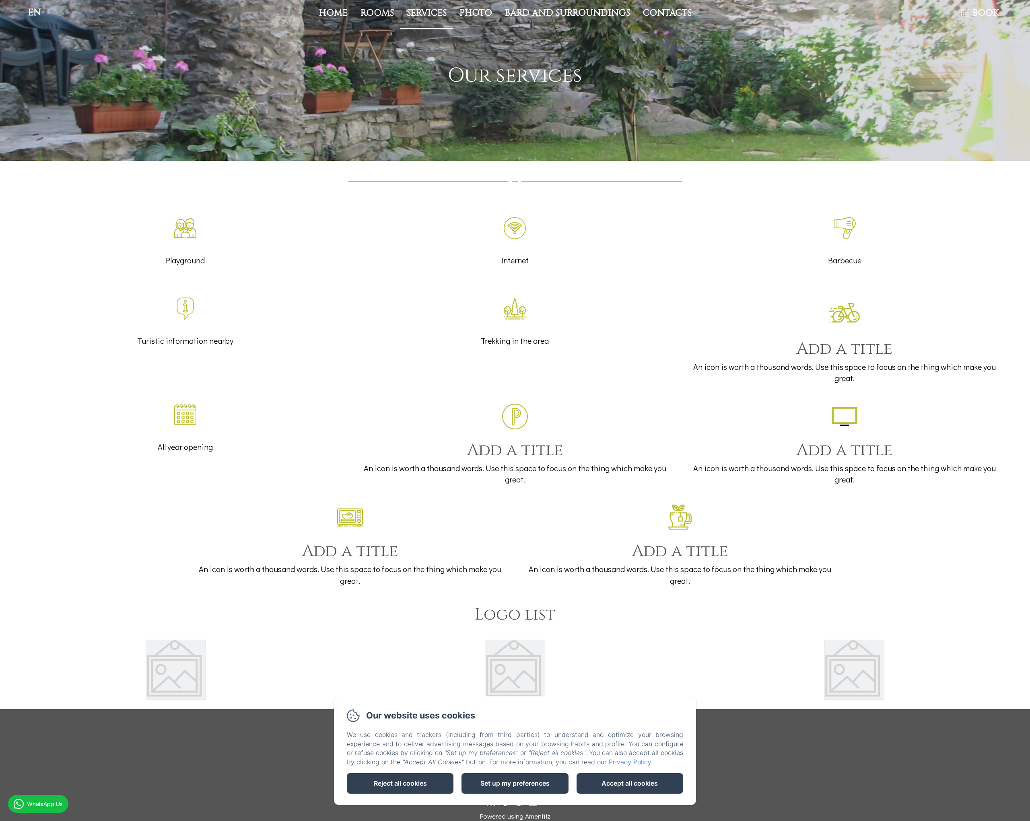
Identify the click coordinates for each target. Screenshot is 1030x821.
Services (427, 13)
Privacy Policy (630, 762)
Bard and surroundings (567, 13)
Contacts (667, 13)
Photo (475, 13)
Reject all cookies (400, 783)
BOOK (985, 13)
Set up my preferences (515, 783)
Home (333, 13)
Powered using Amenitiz (515, 816)
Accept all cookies (630, 783)
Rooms (377, 13)
